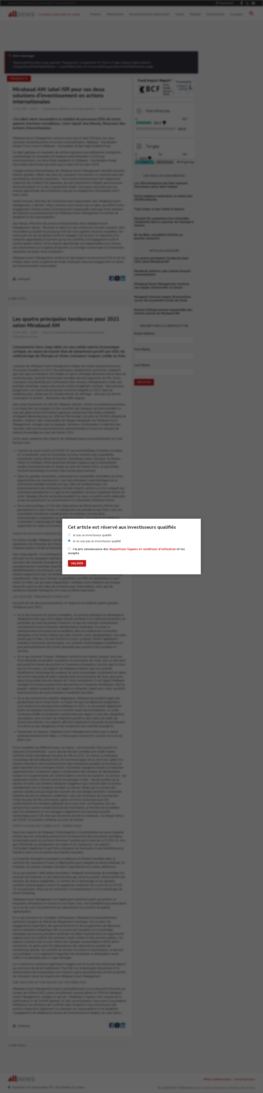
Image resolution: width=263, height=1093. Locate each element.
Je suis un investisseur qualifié (92, 535)
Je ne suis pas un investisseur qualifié (97, 541)
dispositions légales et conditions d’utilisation (142, 549)
